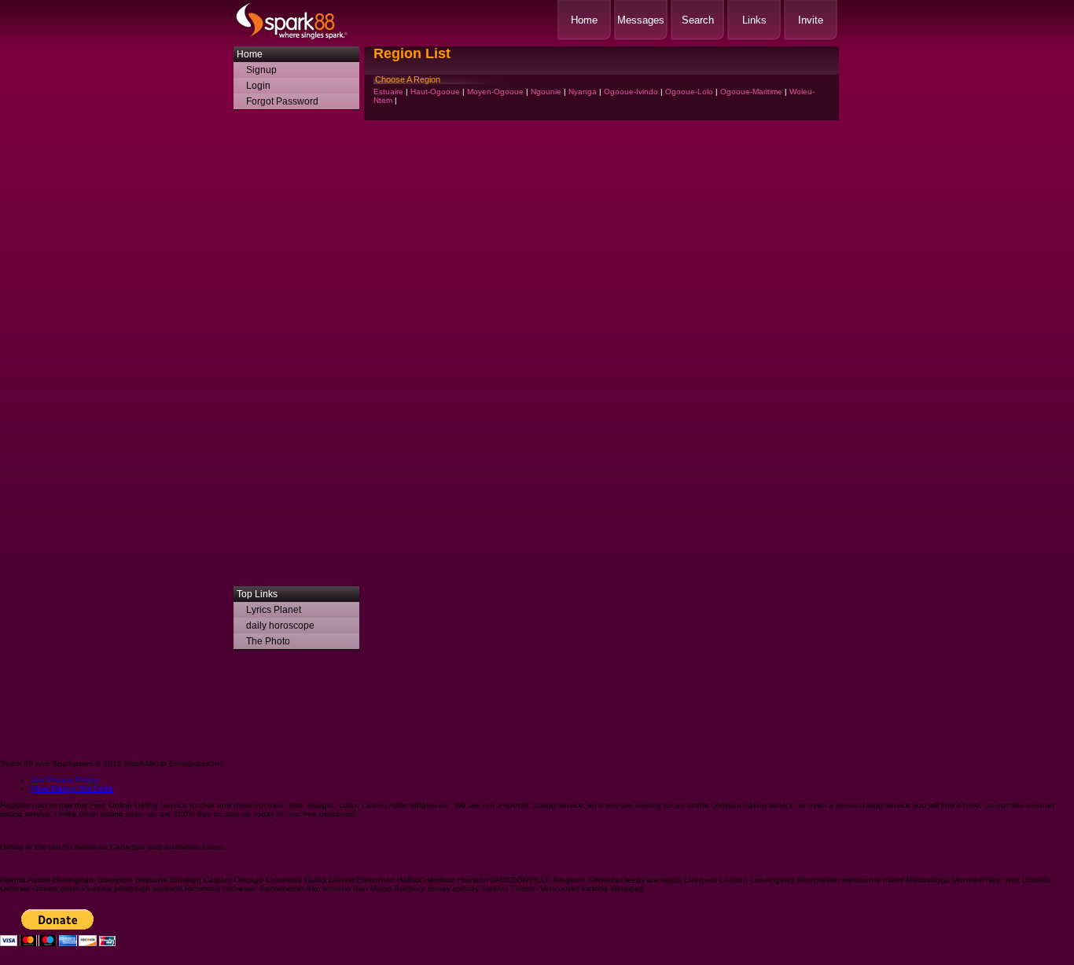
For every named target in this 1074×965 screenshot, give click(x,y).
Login (258, 85)
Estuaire (388, 91)
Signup (261, 69)
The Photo (268, 641)
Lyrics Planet (273, 609)
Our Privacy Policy (64, 780)
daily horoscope (280, 625)
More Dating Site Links (72, 788)
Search (698, 20)
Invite (810, 20)
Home (584, 20)
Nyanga (582, 91)
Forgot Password (282, 101)
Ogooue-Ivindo (631, 91)
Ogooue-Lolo (689, 91)
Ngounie (546, 91)
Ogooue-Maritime (751, 91)
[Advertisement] (296, 352)
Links (754, 20)
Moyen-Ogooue (495, 91)
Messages (640, 20)
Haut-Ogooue (435, 91)
